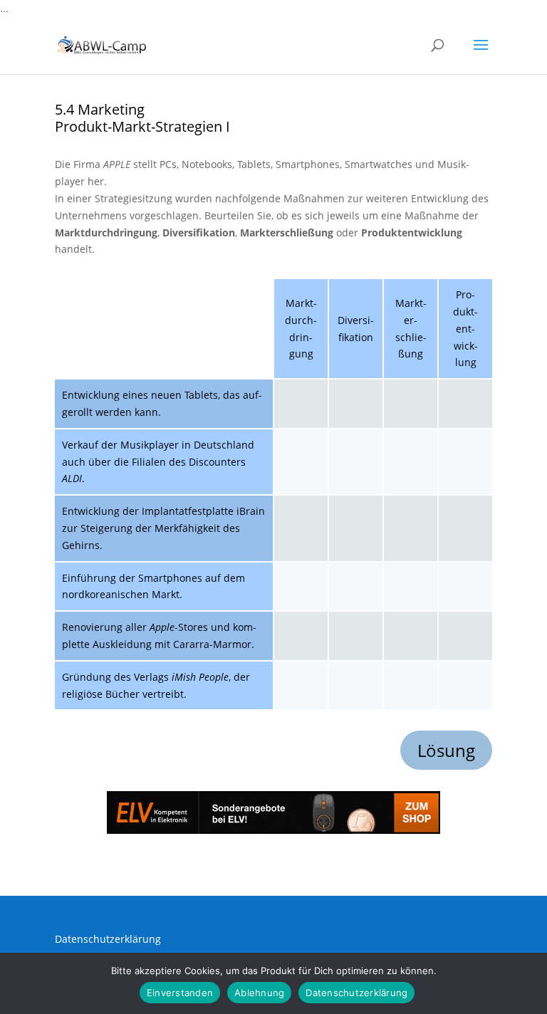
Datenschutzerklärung (108, 939)
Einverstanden (180, 992)
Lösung (446, 750)
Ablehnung (259, 992)
